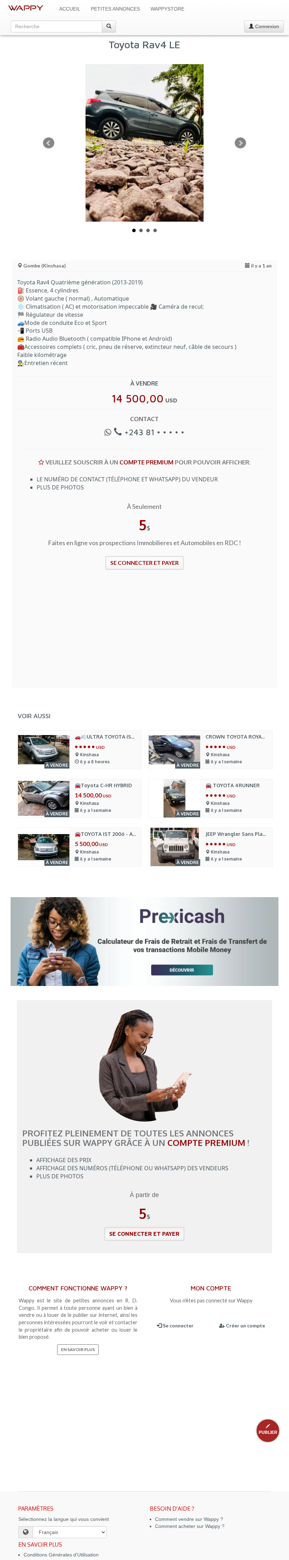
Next (240, 143)
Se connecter (177, 1325)
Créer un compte (245, 1325)
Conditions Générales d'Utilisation (61, 1555)
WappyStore (167, 9)
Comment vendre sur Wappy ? (189, 1519)
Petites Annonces (115, 9)
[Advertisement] (144, 633)
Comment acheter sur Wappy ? (190, 1526)
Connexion (266, 26)
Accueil (69, 9)
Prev (48, 143)
